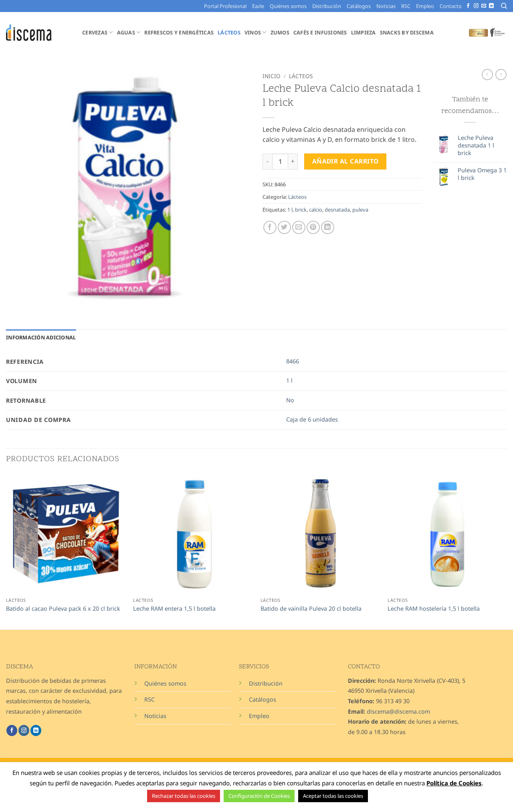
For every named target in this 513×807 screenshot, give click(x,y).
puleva (360, 209)
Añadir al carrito (345, 161)
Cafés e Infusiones (320, 32)
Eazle (258, 6)
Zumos (280, 32)
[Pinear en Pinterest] (313, 227)
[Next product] (487, 74)
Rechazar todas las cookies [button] (183, 795)
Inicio (272, 76)
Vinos (252, 32)
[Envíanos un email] (483, 6)
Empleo (425, 6)
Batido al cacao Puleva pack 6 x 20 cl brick (63, 608)
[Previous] (6, 551)
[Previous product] (501, 74)
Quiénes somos (288, 6)
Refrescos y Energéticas (179, 32)
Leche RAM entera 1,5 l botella (174, 608)
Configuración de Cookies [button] (259, 795)
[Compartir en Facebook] (270, 227)
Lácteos (229, 32)
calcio (315, 209)
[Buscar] (504, 6)
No (290, 400)
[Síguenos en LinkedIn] (491, 6)
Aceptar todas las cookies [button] (333, 795)
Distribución (326, 6)
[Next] (507, 551)
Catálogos (359, 6)
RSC (405, 6)
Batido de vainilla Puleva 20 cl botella (311, 608)
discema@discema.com (398, 711)
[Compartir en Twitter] (284, 227)
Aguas (126, 32)
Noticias (386, 6)
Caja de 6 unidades (312, 419)
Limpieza (363, 32)
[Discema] (38, 32)
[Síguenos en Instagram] (476, 6)
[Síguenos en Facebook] (468, 6)
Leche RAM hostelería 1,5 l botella (434, 608)
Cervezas (94, 32)
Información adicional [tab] (41, 337)
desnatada (337, 209)
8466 (292, 361)
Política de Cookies (454, 783)
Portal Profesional (225, 6)
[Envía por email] (298, 227)
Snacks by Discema (407, 32)
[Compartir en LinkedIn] (327, 227)
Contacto (451, 6)
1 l (290, 209)
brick (301, 209)
